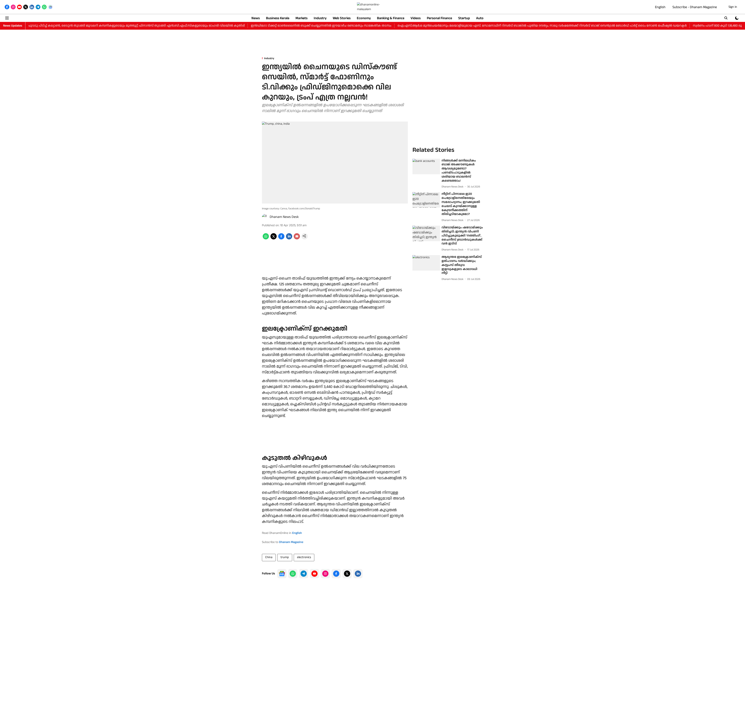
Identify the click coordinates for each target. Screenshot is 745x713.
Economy (364, 18)
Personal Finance (439, 18)
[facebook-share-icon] (281, 238)
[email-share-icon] (297, 238)
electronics (304, 557)
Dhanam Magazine (291, 542)
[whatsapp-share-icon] (266, 238)
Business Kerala (277, 18)
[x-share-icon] (273, 238)
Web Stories (342, 18)
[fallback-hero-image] (426, 166)
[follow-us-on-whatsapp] (292, 573)
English (660, 7)
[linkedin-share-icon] (289, 238)
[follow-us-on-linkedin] (358, 573)
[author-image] (265, 217)
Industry (320, 18)
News (255, 18)
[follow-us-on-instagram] (325, 573)
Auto (479, 18)
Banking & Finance (390, 18)
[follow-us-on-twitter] (347, 573)
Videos (416, 18)
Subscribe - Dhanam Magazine (694, 7)
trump (285, 557)
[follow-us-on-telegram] (303, 573)
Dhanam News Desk (284, 216)
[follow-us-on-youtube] (314, 573)
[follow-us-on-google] (282, 573)
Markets (301, 18)
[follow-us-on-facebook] (336, 573)
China (268, 557)
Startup (464, 18)
